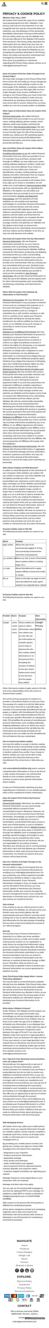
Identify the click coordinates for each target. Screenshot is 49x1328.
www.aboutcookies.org (19, 768)
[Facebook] (17, 1270)
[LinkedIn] (32, 1270)
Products (24, 1249)
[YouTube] (27, 1270)
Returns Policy (24, 1281)
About (24, 1259)
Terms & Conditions (24, 1291)
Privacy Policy (24, 1288)
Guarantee (24, 1284)
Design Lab (24, 1255)
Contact (24, 1262)
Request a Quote (24, 1265)
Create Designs (24, 1252)
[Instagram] (22, 1270)
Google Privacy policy (39, 625)
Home (24, 1245)
